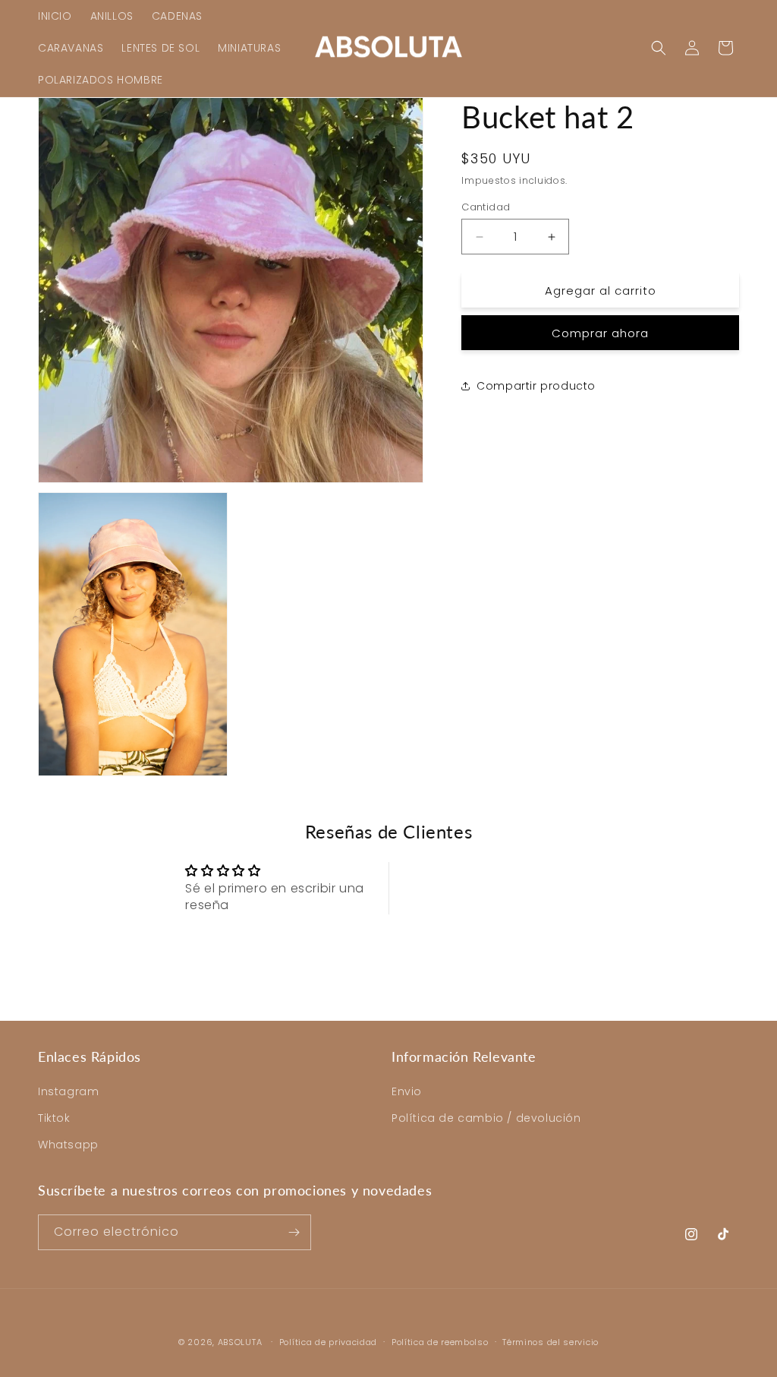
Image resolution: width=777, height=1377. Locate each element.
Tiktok (54, 1118)
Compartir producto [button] (536, 385)
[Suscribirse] (293, 1232)
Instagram (68, 1091)
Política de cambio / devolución (486, 1118)
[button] (658, 48)
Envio (407, 1091)
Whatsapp (68, 1144)
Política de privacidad (328, 1342)
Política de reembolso (440, 1342)
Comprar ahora (600, 333)
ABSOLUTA (240, 1342)
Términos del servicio (550, 1342)
